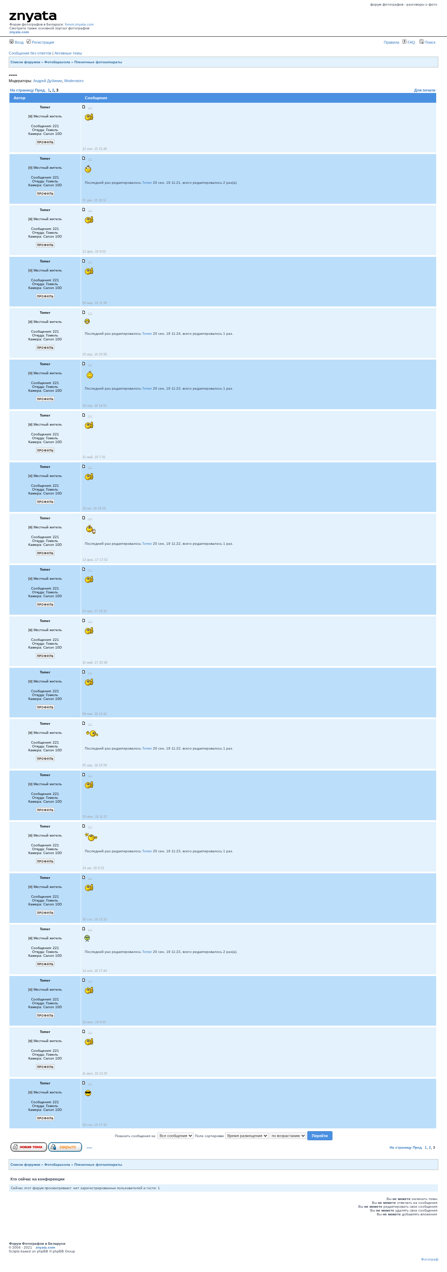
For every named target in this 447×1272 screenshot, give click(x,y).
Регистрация (42, 42)
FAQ (410, 42)
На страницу (22, 90)
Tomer (147, 183)
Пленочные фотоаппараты (98, 62)
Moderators (74, 81)
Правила (391, 42)
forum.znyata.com (79, 24)
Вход (18, 42)
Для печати (424, 90)
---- (89, 1147)
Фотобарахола (57, 62)
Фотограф (429, 1259)
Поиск (429, 42)
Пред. (40, 90)
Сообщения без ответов (30, 53)
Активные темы (68, 53)
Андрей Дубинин (47, 81)
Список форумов (25, 62)
